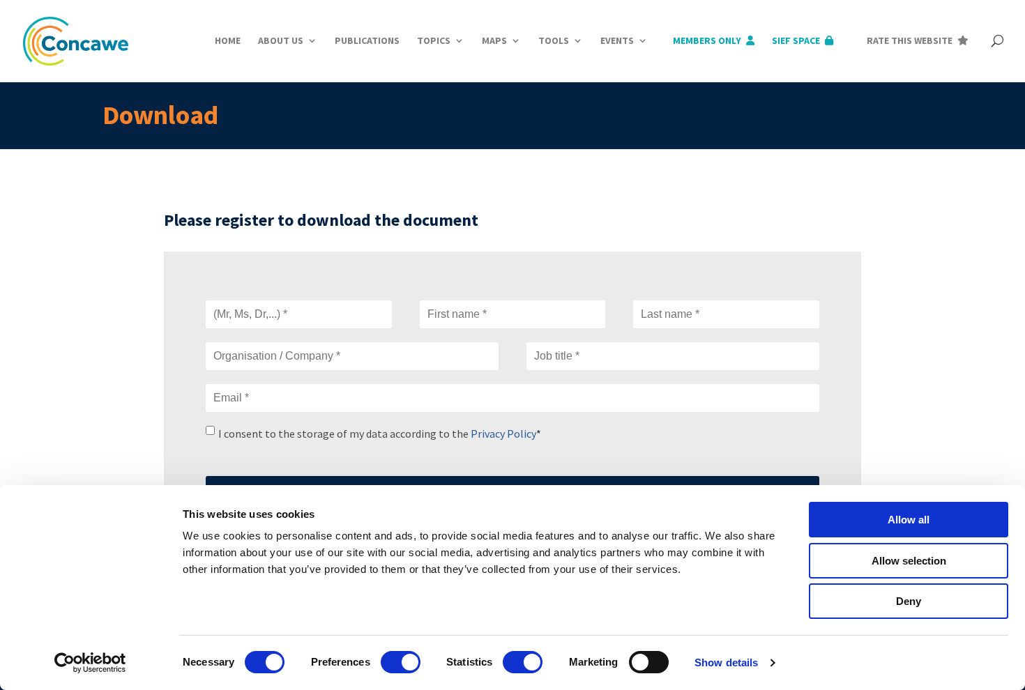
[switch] (400, 662)
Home (228, 40)
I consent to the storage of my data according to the (379, 433)
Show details (726, 662)
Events (617, 40)
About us (280, 40)
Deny (908, 601)
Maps (494, 40)
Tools (553, 40)
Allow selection (909, 561)
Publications (367, 40)
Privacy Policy (503, 433)
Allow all (908, 520)
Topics (433, 40)
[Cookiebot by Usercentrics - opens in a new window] (90, 662)
